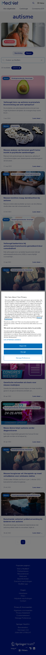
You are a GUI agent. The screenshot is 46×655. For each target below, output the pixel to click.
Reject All (23, 346)
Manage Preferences (23, 358)
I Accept (23, 352)
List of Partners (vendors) (12, 340)
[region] (23, 327)
